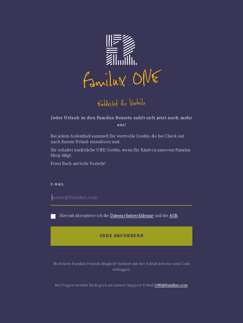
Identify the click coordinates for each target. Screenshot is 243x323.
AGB (173, 215)
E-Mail (58, 184)
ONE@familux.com (171, 285)
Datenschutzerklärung (132, 215)
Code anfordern (121, 236)
